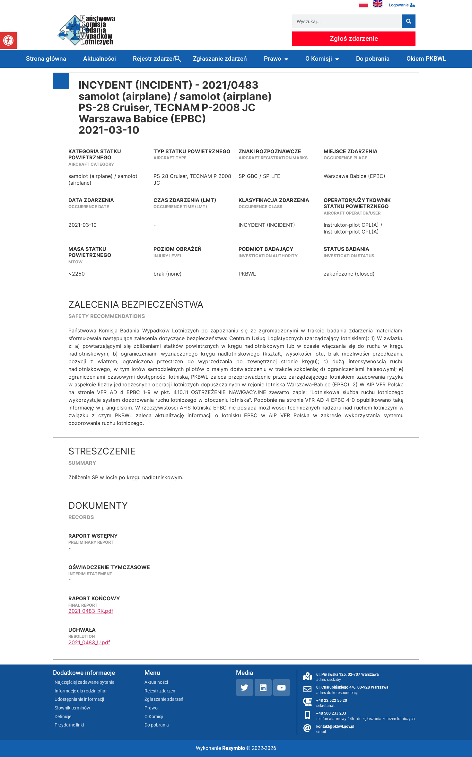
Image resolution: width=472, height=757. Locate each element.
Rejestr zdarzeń (154, 58)
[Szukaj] (408, 21)
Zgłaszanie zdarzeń (220, 58)
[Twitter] (244, 687)
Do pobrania (372, 58)
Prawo (272, 58)
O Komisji (318, 58)
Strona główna (46, 58)
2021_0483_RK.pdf (90, 611)
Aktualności (99, 58)
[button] (8, 40)
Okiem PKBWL (426, 58)
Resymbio (233, 748)
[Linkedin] (263, 687)
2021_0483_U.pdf (89, 642)
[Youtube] (281, 687)
